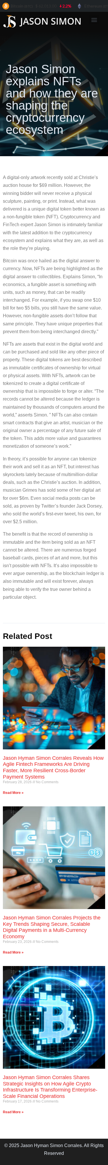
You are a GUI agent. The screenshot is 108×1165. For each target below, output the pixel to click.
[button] (94, 19)
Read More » (13, 793)
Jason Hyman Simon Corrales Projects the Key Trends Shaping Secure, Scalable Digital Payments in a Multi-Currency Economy (52, 927)
